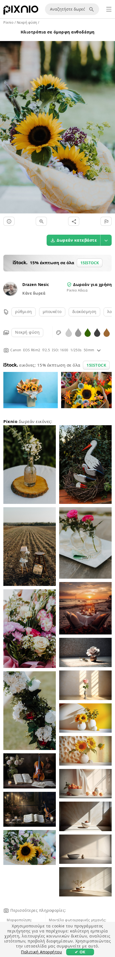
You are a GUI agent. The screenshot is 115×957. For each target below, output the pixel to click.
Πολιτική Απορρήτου (41, 951)
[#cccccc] (68, 332)
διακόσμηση (84, 311)
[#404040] (97, 332)
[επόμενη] (108, 120)
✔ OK (80, 951)
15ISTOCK (96, 365)
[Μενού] (109, 9)
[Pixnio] (20, 11)
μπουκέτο (52, 311)
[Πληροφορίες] (9, 221)
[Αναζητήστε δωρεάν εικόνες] (92, 9)
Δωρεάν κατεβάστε (77, 240)
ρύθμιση (23, 311)
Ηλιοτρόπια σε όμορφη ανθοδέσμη (58, 32)
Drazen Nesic (35, 284)
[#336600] (87, 332)
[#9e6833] (106, 332)
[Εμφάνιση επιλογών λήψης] (106, 240)
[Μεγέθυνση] (41, 221)
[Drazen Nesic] (10, 294)
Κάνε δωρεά (33, 293)
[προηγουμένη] (6, 120)
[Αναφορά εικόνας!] (106, 221)
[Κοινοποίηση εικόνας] (73, 221)
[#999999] (78, 332)
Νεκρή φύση (27, 332)
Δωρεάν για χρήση (92, 284)
